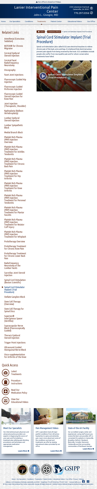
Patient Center (56, 21)
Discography (9, 70)
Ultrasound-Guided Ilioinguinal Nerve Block (15, 348)
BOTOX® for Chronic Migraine (13, 47)
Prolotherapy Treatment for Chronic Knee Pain (15, 247)
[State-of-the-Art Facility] (81, 416)
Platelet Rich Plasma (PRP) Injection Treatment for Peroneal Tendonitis (15, 199)
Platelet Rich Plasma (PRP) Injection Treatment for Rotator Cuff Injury (14, 223)
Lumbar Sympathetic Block (13, 126)
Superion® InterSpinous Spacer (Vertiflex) (13, 318)
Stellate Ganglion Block (14, 296)
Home (3, 21)
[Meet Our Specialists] (16, 416)
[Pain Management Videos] (48, 416)
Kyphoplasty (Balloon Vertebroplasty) (13, 112)
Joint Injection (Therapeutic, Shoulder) (15, 104)
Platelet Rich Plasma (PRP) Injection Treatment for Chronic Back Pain (14, 163)
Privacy (75, 479)
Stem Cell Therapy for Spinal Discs (14, 310)
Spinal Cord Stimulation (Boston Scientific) (15, 281)
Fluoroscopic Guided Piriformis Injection (13, 87)
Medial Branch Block (13, 132)
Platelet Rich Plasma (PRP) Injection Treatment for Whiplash (15, 234)
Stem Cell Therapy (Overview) (12, 302)
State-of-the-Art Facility (78, 428)
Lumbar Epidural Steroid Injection (11, 119)
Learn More (23, 451)
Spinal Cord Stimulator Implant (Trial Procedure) (14, 289)
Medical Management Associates (83, 484)
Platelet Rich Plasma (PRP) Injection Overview (13, 139)
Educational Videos (75, 21)
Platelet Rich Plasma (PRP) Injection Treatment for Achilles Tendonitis (14, 150)
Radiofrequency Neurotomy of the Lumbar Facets (12, 265)
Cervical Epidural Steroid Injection (12, 54)
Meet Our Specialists (12, 428)
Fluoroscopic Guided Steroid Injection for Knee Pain (13, 96)
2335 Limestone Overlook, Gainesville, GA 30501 (25, 482)
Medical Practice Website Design (62, 484)
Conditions (29, 21)
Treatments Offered (54, 31)
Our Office (91, 21)
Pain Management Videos (47, 428)
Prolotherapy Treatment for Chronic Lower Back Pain (15, 256)
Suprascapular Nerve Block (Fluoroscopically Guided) (14, 328)
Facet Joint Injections (13, 74)
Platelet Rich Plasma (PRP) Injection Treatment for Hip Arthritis (13, 175)
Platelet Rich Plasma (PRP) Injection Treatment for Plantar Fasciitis (14, 211)
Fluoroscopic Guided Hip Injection (15, 80)
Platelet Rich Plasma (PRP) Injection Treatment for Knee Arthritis (13, 187)
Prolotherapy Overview (14, 241)
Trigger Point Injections (15, 342)
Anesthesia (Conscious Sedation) (14, 39)
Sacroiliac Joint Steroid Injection (14, 274)
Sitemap (81, 479)
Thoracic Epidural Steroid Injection (12, 336)
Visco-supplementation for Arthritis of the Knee (15, 355)
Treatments (41, 21)
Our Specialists (14, 21)
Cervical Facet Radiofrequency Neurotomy (11, 63)
